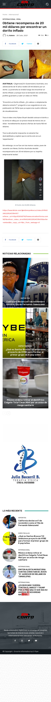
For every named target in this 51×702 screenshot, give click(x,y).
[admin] (5, 35)
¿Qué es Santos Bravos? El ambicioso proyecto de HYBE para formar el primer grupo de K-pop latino (25, 352)
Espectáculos (25, 346)
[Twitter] (29, 640)
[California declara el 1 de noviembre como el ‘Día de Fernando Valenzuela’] (25, 283)
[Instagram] (22, 640)
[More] (38, 43)
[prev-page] (4, 413)
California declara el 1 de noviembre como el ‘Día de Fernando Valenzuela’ (25, 303)
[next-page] (8, 413)
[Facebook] (15, 640)
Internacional (14, 14)
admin (12, 35)
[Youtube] (35, 640)
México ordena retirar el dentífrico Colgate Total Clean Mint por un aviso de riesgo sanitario (25, 402)
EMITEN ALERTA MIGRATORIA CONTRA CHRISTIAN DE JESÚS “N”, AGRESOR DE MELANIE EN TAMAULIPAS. (32, 573)
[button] (47, 4)
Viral (18, 19)
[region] (25, 464)
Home (5, 14)
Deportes (25, 298)
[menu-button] (4, 4)
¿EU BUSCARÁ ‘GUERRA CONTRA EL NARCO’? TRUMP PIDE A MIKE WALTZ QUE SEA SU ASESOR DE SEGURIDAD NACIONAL (32, 590)
